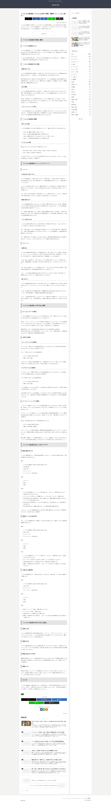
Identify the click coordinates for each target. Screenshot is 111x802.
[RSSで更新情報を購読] (47, 709)
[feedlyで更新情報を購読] (44, 709)
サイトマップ (68, 798)
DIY (22, 694)
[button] (59, 18)
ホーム (64, 798)
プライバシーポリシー (76, 798)
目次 (43, 33)
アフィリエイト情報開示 (86, 798)
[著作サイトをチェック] (41, 709)
